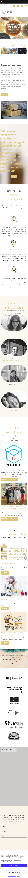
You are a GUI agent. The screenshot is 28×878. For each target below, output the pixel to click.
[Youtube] (26, 6)
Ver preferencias (14, 872)
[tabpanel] (14, 657)
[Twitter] (18, 6)
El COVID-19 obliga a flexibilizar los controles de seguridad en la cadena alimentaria (12, 598)
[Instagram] (22, 6)
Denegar (14, 869)
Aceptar (14, 865)
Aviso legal (18, 876)
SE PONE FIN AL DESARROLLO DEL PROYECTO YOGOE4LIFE (14, 467)
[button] (26, 851)
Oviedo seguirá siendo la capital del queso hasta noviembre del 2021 (12, 562)
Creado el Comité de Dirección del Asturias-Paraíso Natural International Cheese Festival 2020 (13, 634)
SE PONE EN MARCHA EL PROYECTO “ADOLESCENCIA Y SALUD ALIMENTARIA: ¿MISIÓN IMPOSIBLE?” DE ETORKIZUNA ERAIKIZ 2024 (14, 507)
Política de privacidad (12, 876)
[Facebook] (14, 6)
